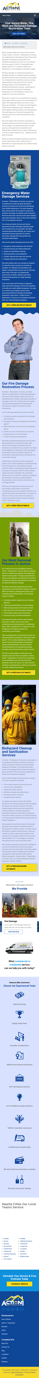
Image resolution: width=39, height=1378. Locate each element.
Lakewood (23, 1244)
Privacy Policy (29, 1372)
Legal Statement (16, 1372)
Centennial (7, 1251)
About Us (5, 1343)
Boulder (6, 1244)
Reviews (4, 1326)
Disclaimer (20, 1375)
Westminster (24, 1256)
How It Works (6, 1319)
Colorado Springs (10, 1254)
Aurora (6, 1241)
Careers (4, 1358)
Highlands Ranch (26, 1241)
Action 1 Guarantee (8, 1323)
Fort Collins (8, 1259)
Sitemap (4, 1362)
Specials (5, 1334)
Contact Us (5, 1347)
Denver (6, 1256)
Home (8, 43)
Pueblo (22, 1251)
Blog (3, 1351)
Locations (5, 1354)
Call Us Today (19, 34)
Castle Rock (8, 1249)
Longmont (23, 1246)
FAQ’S (4, 1330)
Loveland (23, 1249)
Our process (13, 932)
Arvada (6, 1238)
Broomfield (7, 1246)
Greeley (22, 1238)
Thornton (23, 1254)
